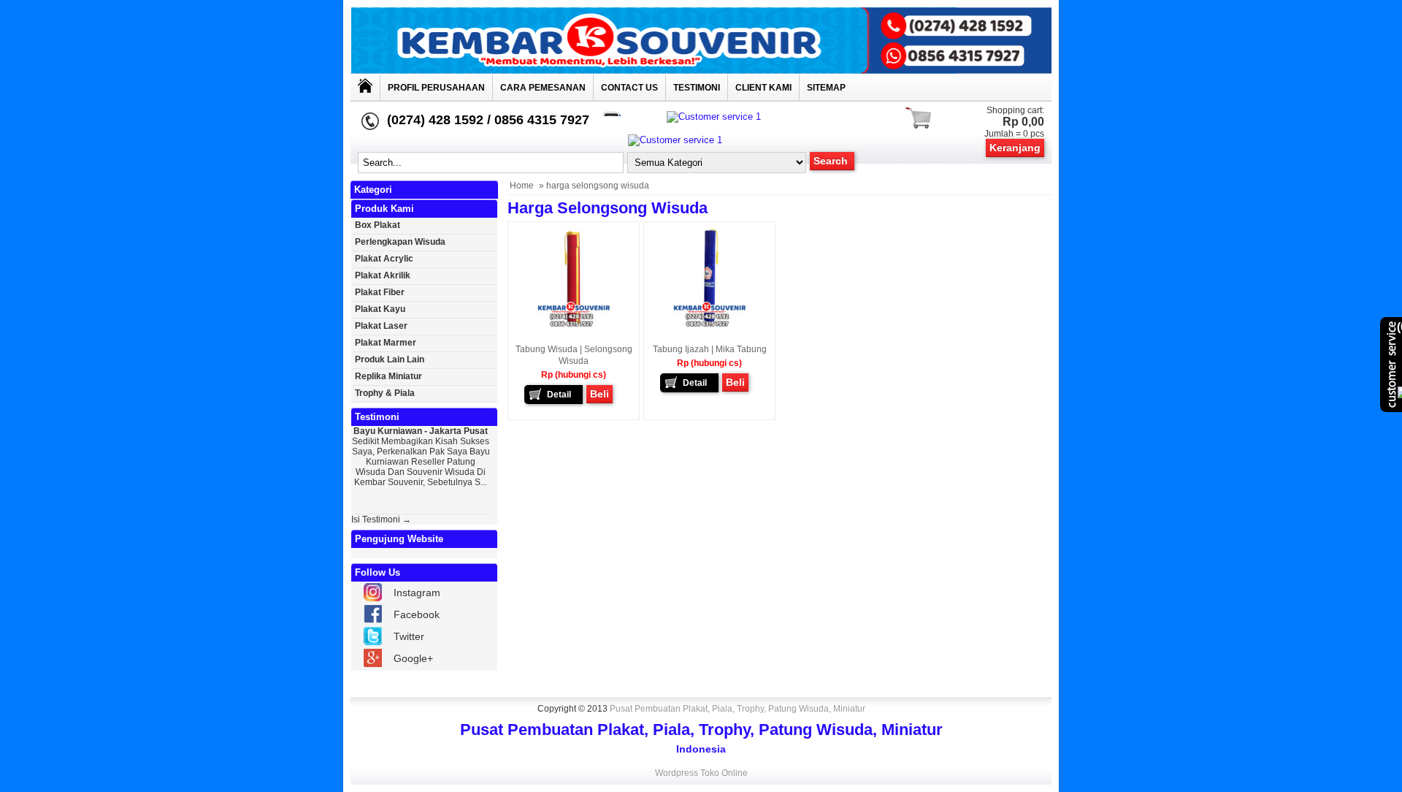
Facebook (417, 614)
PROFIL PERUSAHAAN (436, 88)
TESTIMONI (696, 88)
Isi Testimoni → (381, 519)
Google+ (413, 658)
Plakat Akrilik (382, 275)
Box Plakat (377, 225)
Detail (559, 394)
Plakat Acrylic (384, 259)
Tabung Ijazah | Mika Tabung (710, 349)
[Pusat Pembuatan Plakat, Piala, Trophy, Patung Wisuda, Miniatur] (701, 70)
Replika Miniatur (388, 376)
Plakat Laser (381, 326)
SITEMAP (826, 88)
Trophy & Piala (385, 393)
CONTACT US (629, 88)
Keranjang (1015, 147)
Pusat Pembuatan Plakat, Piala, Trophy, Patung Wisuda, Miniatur (737, 709)
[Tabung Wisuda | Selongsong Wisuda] (574, 329)
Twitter (409, 636)
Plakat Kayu (380, 309)
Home (522, 185)
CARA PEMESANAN (543, 88)
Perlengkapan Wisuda (400, 242)
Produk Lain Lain (389, 359)
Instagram (417, 592)
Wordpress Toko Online (701, 773)
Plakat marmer (385, 343)
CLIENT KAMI (763, 88)
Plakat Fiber (380, 292)
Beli (599, 394)
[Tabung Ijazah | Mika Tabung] (710, 329)
